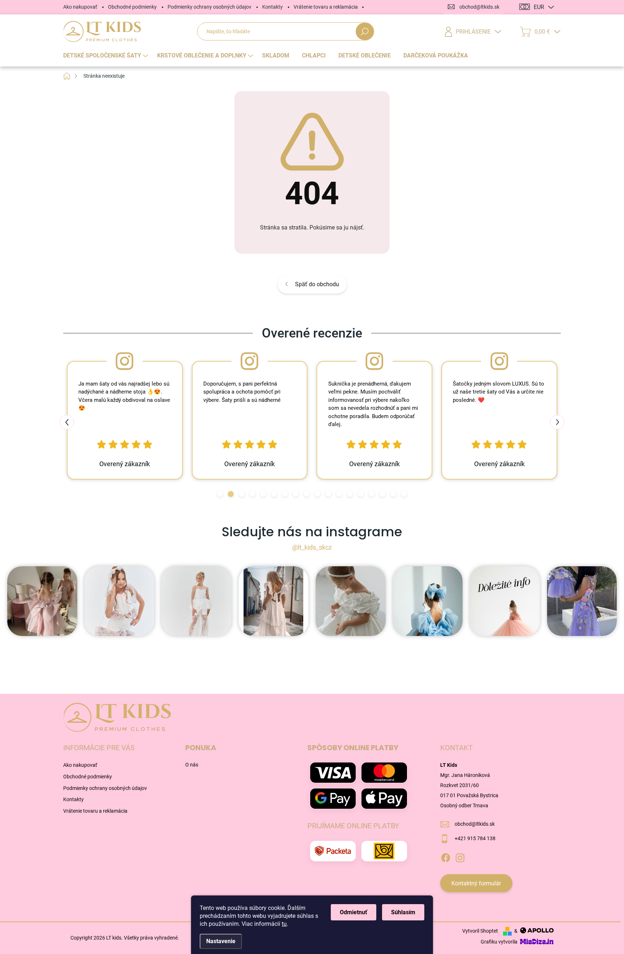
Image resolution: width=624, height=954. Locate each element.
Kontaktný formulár (476, 883)
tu (284, 923)
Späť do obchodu (317, 284)
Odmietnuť (353, 912)
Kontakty (272, 7)
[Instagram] (460, 856)
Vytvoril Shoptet (480, 931)
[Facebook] (445, 856)
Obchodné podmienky (132, 7)
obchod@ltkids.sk (475, 824)
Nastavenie (220, 941)
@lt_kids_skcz (312, 547)
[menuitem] (106, 55)
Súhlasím (403, 912)
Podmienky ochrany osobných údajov (209, 7)
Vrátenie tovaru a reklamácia (326, 7)
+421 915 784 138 (475, 838)
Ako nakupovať (80, 7)
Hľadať (364, 31)
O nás (191, 765)
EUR (539, 7)
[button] (219, 494)
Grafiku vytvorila (500, 942)
